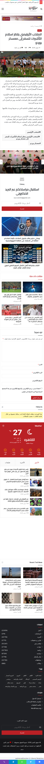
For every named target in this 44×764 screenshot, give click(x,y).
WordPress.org (36, 708)
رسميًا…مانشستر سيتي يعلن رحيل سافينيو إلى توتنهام (34, 295)
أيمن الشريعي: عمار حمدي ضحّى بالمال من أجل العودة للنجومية (12, 319)
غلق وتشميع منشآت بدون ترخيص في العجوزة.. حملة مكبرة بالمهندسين (13, 607)
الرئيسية (37, 26)
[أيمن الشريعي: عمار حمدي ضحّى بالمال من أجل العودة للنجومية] (11, 309)
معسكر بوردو (35, 143)
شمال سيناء (32, 683)
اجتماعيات (38, 634)
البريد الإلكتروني (37, 372)
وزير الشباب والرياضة (11, 686)
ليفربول (18, 683)
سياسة (39, 653)
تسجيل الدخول (36, 698)
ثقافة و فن (37, 643)
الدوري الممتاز (10, 675)
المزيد (39, 637)
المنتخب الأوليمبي (33, 132)
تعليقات (7, 463)
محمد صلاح (10, 683)
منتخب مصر (32, 686)
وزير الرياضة (23, 686)
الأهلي (31, 675)
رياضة (32, 26)
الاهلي (24, 675)
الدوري (18, 675)
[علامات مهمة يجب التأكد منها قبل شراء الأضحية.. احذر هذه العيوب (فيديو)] (36, 493)
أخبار (39, 630)
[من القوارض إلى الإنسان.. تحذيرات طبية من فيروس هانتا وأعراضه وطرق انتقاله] (36, 502)
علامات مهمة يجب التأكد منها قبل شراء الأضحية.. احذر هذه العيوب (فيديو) (16, 490)
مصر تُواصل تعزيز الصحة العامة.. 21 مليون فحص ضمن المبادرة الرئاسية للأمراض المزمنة (16, 481)
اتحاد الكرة (38, 675)
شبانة (39, 683)
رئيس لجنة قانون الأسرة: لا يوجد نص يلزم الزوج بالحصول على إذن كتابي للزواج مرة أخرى (16, 471)
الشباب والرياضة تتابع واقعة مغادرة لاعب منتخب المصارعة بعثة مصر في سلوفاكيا (23, 167)
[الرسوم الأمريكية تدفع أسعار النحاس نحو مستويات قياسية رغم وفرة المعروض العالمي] (32, 572)
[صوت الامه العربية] (22, 18)
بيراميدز (8, 679)
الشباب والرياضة (18, 679)
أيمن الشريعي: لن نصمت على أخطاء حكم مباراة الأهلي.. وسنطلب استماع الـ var (33, 319)
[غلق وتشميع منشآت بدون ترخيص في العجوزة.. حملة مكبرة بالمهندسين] (11, 598)
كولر (24, 683)
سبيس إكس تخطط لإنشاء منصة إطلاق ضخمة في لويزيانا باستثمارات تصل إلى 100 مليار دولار (12, 583)
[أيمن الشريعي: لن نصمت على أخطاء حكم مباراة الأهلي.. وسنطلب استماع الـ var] (32, 309)
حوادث (39, 647)
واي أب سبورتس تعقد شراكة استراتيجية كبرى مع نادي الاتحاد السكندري (32, 607)
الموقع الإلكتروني (37, 380)
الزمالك (27, 679)
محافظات (38, 660)
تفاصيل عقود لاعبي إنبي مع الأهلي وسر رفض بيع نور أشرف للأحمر (12, 296)
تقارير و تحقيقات (36, 640)
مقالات (39, 663)
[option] (22, 162)
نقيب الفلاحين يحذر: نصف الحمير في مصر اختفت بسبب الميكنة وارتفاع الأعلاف (16, 509)
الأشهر (37, 463)
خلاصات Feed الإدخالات (33, 702)
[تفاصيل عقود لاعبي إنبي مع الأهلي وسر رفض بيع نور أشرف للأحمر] (11, 287)
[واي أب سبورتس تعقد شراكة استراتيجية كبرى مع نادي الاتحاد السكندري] (32, 598)
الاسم (40, 364)
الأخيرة (22, 463)
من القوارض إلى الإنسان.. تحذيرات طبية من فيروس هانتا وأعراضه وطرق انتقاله (15, 500)
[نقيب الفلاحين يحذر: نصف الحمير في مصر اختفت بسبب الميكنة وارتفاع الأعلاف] (36, 511)
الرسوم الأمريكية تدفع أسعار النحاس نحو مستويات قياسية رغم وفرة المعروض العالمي (33, 582)
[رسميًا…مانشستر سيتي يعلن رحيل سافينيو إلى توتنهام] (32, 287)
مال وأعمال (37, 657)
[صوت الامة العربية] (33, 9)
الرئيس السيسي (36, 679)
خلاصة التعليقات (36, 705)
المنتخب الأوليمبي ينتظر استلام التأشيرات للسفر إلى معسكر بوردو (22, 137)
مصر (40, 686)
